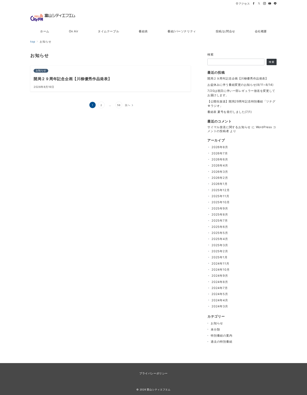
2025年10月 (221, 202)
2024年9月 (220, 275)
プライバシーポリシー (153, 373)
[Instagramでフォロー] (264, 3)
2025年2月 (220, 251)
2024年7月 (220, 288)
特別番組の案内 (221, 335)
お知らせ (217, 323)
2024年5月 (220, 294)
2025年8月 (220, 214)
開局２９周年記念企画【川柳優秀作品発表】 (237, 78)
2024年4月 (220, 300)
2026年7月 (220, 153)
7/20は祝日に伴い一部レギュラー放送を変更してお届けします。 (241, 93)
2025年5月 (220, 233)
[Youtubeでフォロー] (269, 3)
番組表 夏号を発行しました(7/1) (229, 112)
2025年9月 (220, 208)
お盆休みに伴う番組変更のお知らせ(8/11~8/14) (240, 84)
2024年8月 (220, 282)
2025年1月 (220, 257)
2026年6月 (220, 159)
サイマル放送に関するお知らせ (229, 127)
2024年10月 (221, 269)
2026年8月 (220, 147)
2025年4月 (220, 239)
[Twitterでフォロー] (259, 3)
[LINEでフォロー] (275, 3)
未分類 (215, 329)
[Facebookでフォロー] (253, 3)
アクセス (244, 3)
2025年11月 (220, 196)
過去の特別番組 (221, 341)
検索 (210, 54)
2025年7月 (220, 220)
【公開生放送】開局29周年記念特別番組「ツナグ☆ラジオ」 (241, 103)
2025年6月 (220, 226)
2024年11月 (220, 263)
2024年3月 (220, 306)
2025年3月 (220, 245)
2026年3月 (220, 171)
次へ (127, 105)
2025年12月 (221, 190)
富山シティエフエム (159, 389)
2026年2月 (220, 177)
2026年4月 (220, 165)
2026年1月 (220, 184)
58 (119, 105)
